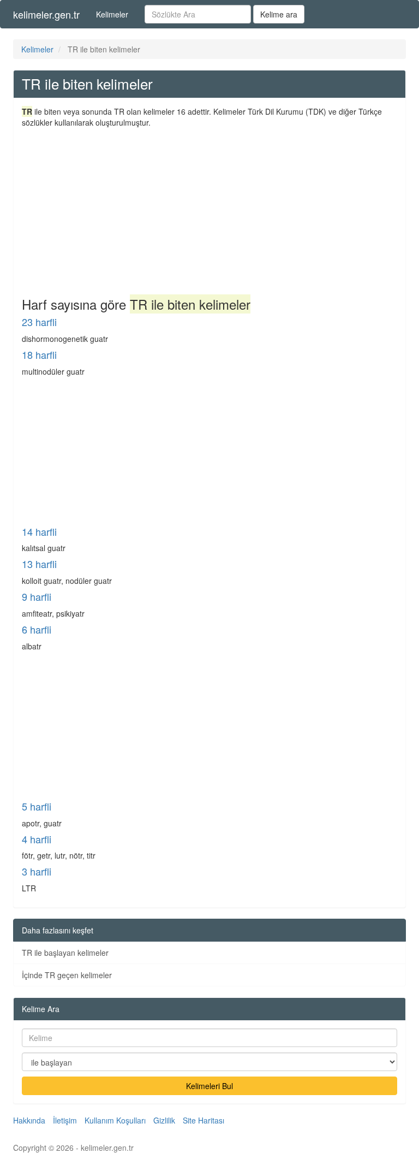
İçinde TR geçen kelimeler (67, 974)
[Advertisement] (209, 209)
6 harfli (36, 629)
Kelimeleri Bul (209, 1085)
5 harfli (36, 806)
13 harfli (39, 564)
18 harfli (39, 354)
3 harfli (36, 871)
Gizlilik (164, 1120)
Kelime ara (278, 14)
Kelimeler (112, 14)
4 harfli (36, 839)
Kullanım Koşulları (115, 1120)
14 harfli (39, 531)
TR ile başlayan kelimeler (65, 952)
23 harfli (39, 322)
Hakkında (29, 1120)
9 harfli (36, 596)
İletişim (65, 1120)
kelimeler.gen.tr (46, 14)
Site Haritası (203, 1120)
